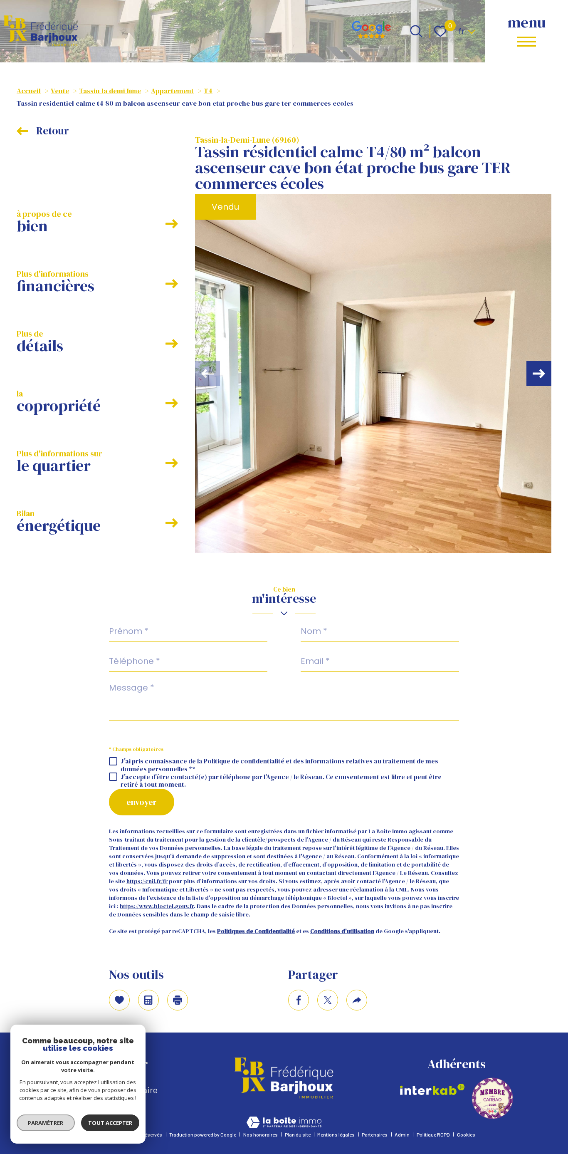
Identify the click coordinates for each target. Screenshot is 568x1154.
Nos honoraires (260, 1134)
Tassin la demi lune (110, 91)
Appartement (172, 91)
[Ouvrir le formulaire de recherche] (416, 31)
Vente (60, 91)
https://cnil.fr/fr (147, 881)
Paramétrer (46, 1123)
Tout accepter (110, 1123)
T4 (208, 91)
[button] (538, 373)
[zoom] (373, 373)
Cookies (466, 1134)
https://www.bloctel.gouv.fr (157, 906)
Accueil (29, 91)
